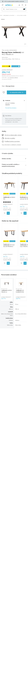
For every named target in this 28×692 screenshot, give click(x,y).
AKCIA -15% (5, 66)
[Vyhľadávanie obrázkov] (24, 9)
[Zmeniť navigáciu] (2, 5)
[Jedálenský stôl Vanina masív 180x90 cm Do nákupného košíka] (25, 263)
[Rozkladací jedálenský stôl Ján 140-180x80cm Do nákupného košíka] (25, 213)
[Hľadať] (4, 9)
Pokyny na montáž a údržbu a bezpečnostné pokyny (10, 165)
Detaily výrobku (6, 158)
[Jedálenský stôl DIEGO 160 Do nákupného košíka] (8, 213)
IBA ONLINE (15, 66)
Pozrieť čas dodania (10, 108)
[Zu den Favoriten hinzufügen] (4, 92)
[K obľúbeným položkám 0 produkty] (22, 5)
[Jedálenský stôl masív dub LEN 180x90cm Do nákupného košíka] (8, 263)
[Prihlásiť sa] (19, 5)
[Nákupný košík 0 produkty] (25, 5)
